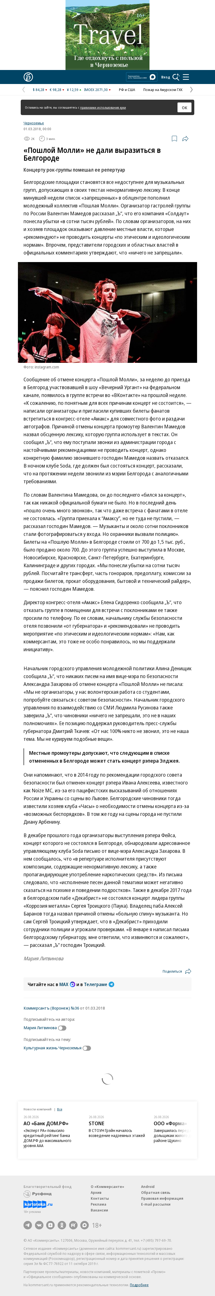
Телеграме (95, 984)
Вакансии (99, 1210)
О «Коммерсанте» (107, 1186)
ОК (184, 107)
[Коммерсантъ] (28, 77)
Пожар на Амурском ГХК (163, 89)
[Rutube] (73, 1225)
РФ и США (127, 89)
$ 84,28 (38, 89)
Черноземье (34, 122)
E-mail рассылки (155, 1204)
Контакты (100, 1198)
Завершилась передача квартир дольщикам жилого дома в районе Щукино (182, 1135)
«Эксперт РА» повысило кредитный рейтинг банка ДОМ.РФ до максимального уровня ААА (47, 1138)
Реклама (98, 1204)
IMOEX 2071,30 (96, 89)
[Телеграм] (28, 1225)
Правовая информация (162, 1198)
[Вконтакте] (39, 1225)
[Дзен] (50, 1225)
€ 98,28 (55, 89)
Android (148, 1186)
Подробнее (139, 1284)
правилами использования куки (103, 107)
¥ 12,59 (72, 89)
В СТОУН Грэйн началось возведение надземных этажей (117, 1133)
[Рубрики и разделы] (186, 77)
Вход (165, 77)
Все (59, 1109)
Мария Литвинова (40, 1027)
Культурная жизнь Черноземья (52, 1047)
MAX (63, 984)
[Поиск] (176, 77)
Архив (96, 1192)
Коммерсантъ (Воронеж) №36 (51, 1008)
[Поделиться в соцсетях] (185, 138)
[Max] (84, 1225)
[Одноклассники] (62, 1225)
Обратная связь (155, 1192)
